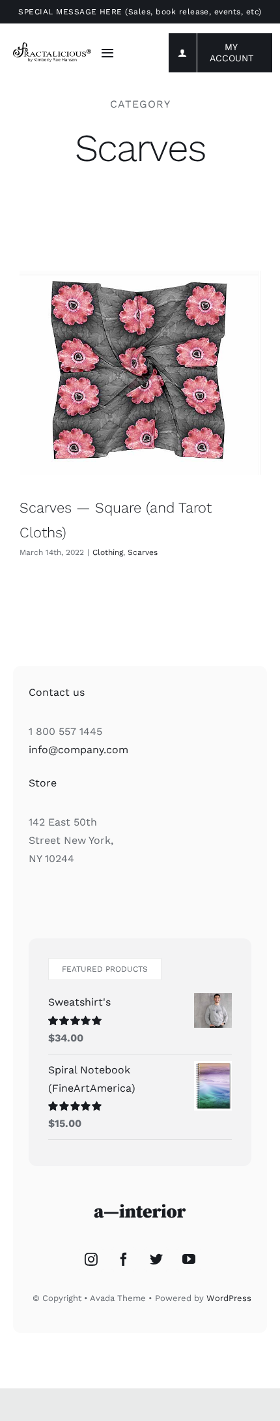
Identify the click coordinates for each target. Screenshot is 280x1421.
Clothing (107, 552)
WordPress (228, 1298)
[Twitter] (156, 1259)
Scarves (143, 552)
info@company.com (78, 749)
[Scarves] (140, 373)
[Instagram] (91, 1259)
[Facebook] (123, 1259)
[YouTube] (188, 1259)
